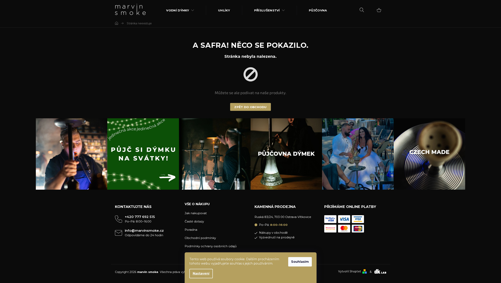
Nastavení (201, 273)
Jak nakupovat (196, 213)
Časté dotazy (194, 221)
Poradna (191, 230)
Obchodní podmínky (200, 238)
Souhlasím (300, 262)
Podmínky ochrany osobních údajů (211, 246)
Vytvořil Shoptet (349, 271)
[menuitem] (180, 10)
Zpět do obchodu (250, 107)
